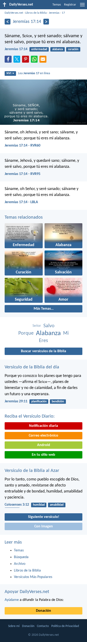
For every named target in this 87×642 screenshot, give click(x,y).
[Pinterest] (26, 60)
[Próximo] (46, 21)
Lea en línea (34, 73)
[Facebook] (9, 60)
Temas (56, 4)
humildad (39, 504)
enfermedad (39, 49)
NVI (8, 73)
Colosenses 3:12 (17, 505)
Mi (66, 333)
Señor (36, 326)
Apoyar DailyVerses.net (27, 592)
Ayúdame (12, 600)
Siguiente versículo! (43, 517)
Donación (43, 611)
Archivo (19, 564)
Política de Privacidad (65, 626)
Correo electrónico (43, 435)
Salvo (49, 326)
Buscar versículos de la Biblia (43, 351)
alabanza (57, 49)
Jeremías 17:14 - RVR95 (22, 174)
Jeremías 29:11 (16, 401)
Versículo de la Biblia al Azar (32, 470)
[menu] (82, 6)
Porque (26, 333)
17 (63, 12)
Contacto (43, 626)
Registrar (70, 4)
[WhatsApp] (35, 59)
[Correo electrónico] (43, 60)
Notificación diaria (43, 426)
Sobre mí (13, 626)
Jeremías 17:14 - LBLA (21, 202)
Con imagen (43, 526)
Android (43, 445)
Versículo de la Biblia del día (32, 367)
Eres (43, 340)
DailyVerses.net (14, 12)
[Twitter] (17, 60)
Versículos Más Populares (33, 577)
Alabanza (48, 333)
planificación (39, 401)
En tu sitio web (43, 455)
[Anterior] (7, 21)
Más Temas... (44, 309)
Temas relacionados (24, 217)
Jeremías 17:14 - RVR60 (22, 145)
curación (73, 49)
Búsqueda (21, 557)
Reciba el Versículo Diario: (30, 416)
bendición (58, 401)
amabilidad (57, 504)
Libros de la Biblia (36, 12)
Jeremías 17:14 (16, 49)
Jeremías (54, 12)
